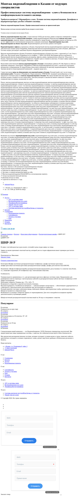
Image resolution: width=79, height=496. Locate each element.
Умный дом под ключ (15, 204)
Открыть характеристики (9, 260)
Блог (10, 218)
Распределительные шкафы (48, 234)
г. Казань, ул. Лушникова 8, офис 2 (16, 346)
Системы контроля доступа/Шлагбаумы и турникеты (25, 208)
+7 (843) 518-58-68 (8, 229)
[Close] (58, 449)
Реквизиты (8, 220)
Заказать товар (5, 257)
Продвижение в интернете (13, 406)
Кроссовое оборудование (29, 234)
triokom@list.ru (9, 184)
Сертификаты (13, 215)
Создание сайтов (10, 404)
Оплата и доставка (14, 217)
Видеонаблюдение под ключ (17, 201)
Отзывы (7, 222)
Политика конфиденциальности (11, 401)
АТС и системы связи (15, 199)
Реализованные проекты (16, 213)
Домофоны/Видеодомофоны (17, 203)
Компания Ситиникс (11, 408)
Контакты (8, 223)
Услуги (7, 198)
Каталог (7, 210)
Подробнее (4, 312)
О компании (9, 211)
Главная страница (6, 234)
